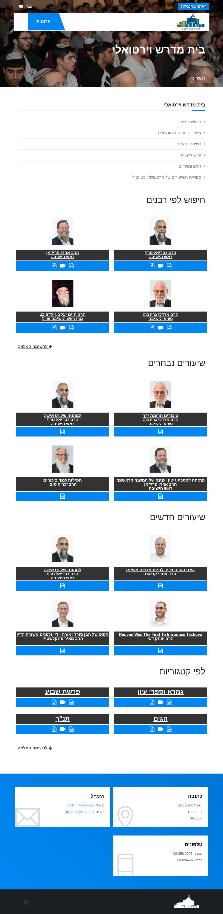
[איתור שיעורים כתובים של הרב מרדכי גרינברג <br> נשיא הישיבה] (152, 328)
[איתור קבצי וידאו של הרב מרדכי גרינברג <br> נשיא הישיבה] (160, 328)
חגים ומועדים (190, 166)
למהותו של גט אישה (62, 415)
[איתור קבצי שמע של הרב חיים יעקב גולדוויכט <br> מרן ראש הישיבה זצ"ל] (71, 328)
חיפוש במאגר (189, 121)
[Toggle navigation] (20, 22)
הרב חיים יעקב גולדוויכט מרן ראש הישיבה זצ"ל (62, 316)
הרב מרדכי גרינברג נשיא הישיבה (160, 316)
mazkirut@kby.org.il (80, 805)
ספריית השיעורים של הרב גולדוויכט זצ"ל (166, 177)
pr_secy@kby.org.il (80, 812)
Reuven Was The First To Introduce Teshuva (160, 634)
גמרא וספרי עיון (160, 691)
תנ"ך (62, 718)
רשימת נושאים (188, 144)
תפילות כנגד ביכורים (62, 480)
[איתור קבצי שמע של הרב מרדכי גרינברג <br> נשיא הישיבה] (169, 328)
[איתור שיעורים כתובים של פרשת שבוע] (54, 702)
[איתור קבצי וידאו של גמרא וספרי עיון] (160, 702)
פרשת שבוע (191, 155)
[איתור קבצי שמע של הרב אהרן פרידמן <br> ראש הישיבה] (71, 266)
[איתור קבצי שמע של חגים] (169, 729)
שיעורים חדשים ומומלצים (179, 132)
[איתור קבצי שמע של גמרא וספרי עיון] (169, 702)
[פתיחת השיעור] (160, 431)
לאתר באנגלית (194, 6)
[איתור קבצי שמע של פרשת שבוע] (71, 702)
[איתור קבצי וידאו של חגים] (160, 729)
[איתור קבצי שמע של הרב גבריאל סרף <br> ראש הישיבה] (169, 266)
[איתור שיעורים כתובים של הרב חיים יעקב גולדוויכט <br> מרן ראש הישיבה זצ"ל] (54, 328)
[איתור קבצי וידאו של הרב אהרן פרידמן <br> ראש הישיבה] (62, 266)
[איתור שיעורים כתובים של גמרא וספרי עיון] (152, 702)
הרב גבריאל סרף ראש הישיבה (160, 254)
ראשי (200, 78)
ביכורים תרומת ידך (160, 415)
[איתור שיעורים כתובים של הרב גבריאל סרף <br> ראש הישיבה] (152, 266)
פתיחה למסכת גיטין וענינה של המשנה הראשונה (160, 480)
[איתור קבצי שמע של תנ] (71, 729)
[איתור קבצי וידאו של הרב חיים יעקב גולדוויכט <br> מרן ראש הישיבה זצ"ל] (62, 328)
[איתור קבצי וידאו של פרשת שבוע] (62, 702)
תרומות (43, 21)
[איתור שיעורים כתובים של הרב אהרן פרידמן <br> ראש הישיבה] (54, 266)
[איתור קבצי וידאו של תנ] (62, 729)
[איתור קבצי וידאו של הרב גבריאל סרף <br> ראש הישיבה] (160, 266)
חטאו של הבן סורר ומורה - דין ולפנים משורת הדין (63, 634)
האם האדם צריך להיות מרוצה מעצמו (160, 569)
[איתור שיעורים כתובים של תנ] (54, 729)
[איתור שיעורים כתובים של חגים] (152, 729)
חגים (160, 718)
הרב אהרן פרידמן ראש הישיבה (62, 254)
